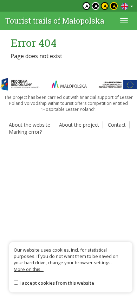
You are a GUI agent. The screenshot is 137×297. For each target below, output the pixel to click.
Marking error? (25, 131)
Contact (117, 124)
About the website (29, 124)
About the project (79, 124)
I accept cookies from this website (56, 283)
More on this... (29, 269)
